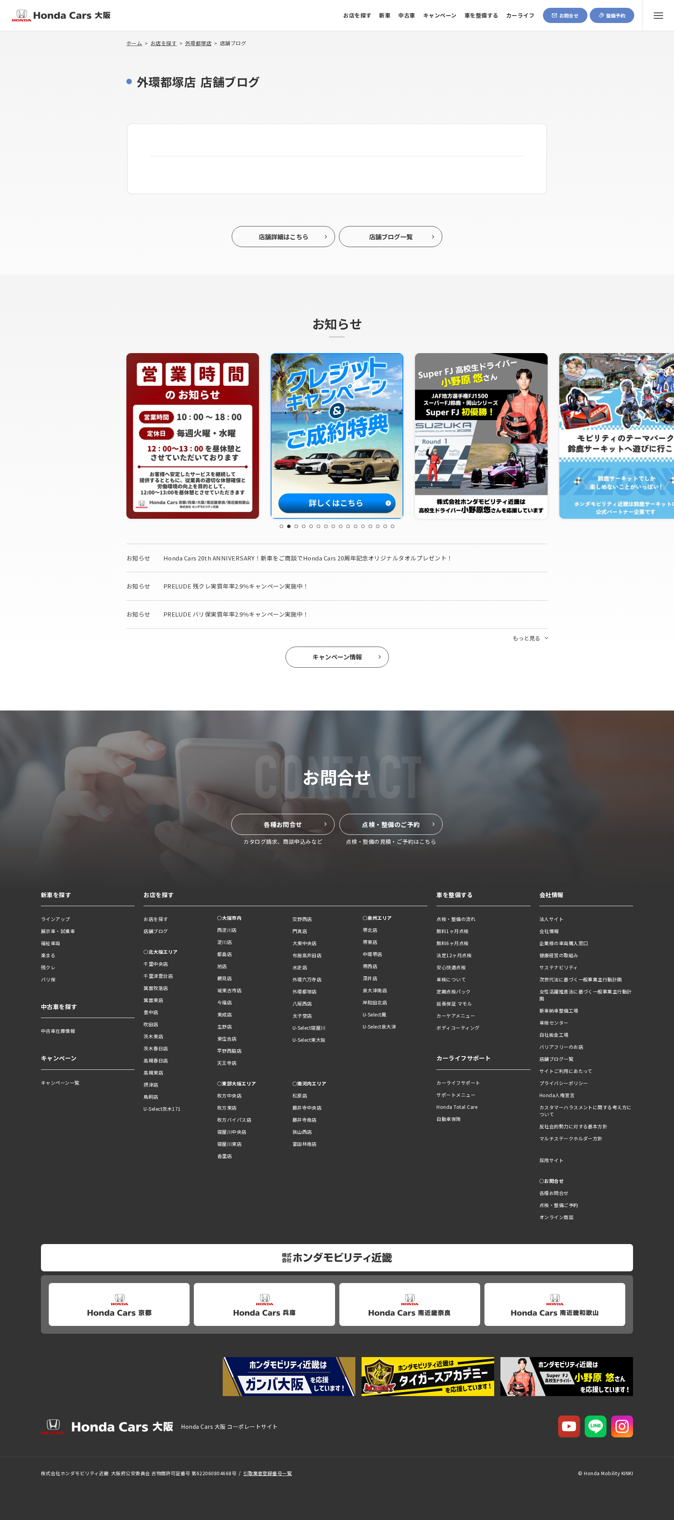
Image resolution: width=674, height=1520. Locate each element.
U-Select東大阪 (309, 1039)
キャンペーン (440, 15)
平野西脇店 (229, 1050)
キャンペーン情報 (337, 656)
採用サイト (551, 1160)
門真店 (300, 931)
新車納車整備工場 (558, 1010)
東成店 (224, 1014)
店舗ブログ (156, 931)
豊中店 (151, 1012)
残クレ (48, 967)
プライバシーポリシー (563, 1083)
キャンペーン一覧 (60, 1082)
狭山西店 (302, 1131)
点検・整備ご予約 (558, 1205)
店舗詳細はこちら (284, 236)
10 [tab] (348, 526)
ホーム (134, 43)
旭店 (222, 966)
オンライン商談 (556, 1217)
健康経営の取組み (558, 955)
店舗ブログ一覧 (391, 236)
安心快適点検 (451, 967)
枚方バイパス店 (234, 1119)
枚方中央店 (229, 1095)
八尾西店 (302, 1003)
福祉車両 (50, 943)
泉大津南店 (375, 990)
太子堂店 (302, 1015)
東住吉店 (227, 1038)
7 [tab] (326, 526)
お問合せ (569, 15)
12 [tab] (363, 526)
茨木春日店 (156, 1048)
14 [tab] (378, 526)
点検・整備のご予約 (391, 824)
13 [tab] (370, 526)
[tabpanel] (198, 436)
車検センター (554, 1022)
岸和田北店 (375, 1002)
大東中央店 (305, 943)
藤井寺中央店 (307, 1107)
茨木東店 (153, 1036)
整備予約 (616, 15)
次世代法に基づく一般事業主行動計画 (580, 979)
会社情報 (549, 931)
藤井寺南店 (305, 1119)
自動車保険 (448, 1118)
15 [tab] (385, 526)
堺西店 (370, 966)
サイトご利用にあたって (565, 1071)
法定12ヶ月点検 (454, 955)
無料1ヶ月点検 (452, 931)
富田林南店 (305, 1143)
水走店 (300, 967)
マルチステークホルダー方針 (571, 1138)
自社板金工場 (554, 1034)
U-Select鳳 (374, 1014)
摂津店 (151, 1084)
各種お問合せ (283, 824)
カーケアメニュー (455, 1015)
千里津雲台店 (158, 975)
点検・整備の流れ (455, 919)
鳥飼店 (151, 1096)
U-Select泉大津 (379, 1026)
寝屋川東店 (229, 1143)
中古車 (406, 15)
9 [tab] (340, 526)
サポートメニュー (455, 1094)
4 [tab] (303, 526)
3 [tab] (296, 526)
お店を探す (357, 15)
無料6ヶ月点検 (452, 943)
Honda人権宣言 (557, 1095)
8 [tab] (333, 526)
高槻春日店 (156, 1060)
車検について (451, 979)
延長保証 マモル (454, 1003)
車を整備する (481, 15)
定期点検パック (453, 991)
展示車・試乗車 (58, 931)
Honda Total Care (456, 1106)
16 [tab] (392, 526)
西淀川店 (227, 929)
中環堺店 (372, 954)
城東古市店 (229, 990)
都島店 (224, 954)
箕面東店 (153, 1000)
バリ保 (48, 979)
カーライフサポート (458, 1082)
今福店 (224, 1002)
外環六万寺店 (307, 979)
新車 (384, 15)
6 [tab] (318, 526)
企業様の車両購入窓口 (563, 943)
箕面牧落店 (156, 987)
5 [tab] (311, 526)
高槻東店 (153, 1072)
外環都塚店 (198, 43)
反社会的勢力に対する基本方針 (573, 1126)
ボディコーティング (457, 1027)
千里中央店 (156, 963)
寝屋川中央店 (232, 1131)
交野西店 (302, 919)
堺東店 (370, 942)
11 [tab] (355, 526)
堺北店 (370, 929)
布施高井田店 (307, 955)
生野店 (224, 1026)
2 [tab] (289, 526)
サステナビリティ (558, 967)
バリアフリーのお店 (561, 1046)
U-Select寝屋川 (309, 1027)
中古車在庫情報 (58, 1030)
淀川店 (224, 942)
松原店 (300, 1095)
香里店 (224, 1155)
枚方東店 (227, 1107)
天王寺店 (227, 1062)
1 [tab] (281, 526)
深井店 (370, 978)
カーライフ (520, 15)
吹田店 (151, 1024)
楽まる (48, 955)
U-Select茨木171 (162, 1108)
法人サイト (551, 919)
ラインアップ (55, 919)
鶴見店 (224, 978)
